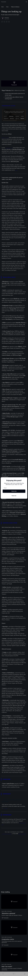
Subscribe (14, 491)
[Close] (25, 479)
